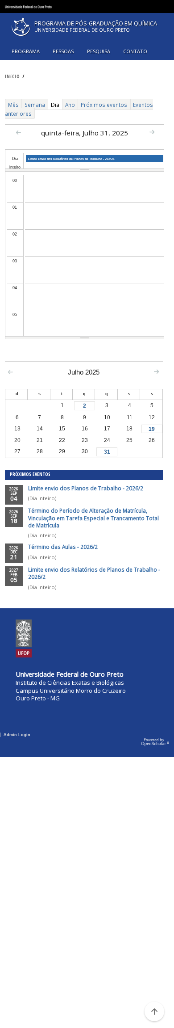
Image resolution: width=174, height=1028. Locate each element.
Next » (151, 132)
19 (152, 429)
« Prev (18, 132)
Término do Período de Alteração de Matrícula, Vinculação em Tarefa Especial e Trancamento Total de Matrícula (93, 517)
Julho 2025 (83, 372)
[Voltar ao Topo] (154, 1011)
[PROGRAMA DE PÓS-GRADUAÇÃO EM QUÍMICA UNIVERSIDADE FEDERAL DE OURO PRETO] (87, 38)
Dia (56, 105)
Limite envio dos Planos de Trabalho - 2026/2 (85, 488)
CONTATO (135, 51)
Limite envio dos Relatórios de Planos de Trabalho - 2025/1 (71, 159)
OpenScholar (155, 742)
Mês (13, 104)
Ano (70, 104)
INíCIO (12, 76)
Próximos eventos (104, 104)
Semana (35, 104)
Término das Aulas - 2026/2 (63, 546)
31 (107, 452)
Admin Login (17, 735)
